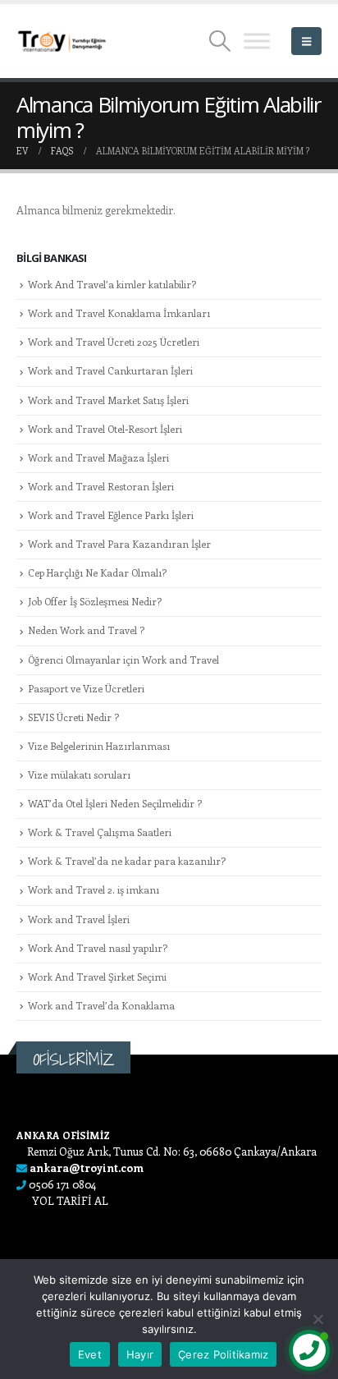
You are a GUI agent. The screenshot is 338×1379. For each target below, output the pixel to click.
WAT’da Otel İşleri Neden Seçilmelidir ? (115, 803)
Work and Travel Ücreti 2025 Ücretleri (113, 341)
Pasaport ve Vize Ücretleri (86, 688)
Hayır (139, 1354)
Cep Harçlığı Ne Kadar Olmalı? (97, 572)
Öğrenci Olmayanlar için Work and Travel (123, 659)
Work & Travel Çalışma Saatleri (99, 832)
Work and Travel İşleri (79, 919)
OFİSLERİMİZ (73, 1059)
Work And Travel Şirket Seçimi (97, 976)
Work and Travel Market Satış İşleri (108, 400)
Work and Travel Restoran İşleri (101, 486)
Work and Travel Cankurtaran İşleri (110, 370)
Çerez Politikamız (223, 1354)
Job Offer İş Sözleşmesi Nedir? (95, 601)
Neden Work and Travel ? (86, 630)
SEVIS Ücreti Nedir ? (73, 717)
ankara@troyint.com (87, 1167)
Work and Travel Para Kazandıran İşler (119, 543)
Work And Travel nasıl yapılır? (97, 947)
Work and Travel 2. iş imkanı (93, 889)
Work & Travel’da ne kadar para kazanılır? (127, 860)
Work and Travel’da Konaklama (101, 1005)
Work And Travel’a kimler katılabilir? (112, 284)
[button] (220, 41)
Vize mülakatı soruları (79, 774)
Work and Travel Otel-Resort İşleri (105, 428)
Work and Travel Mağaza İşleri (98, 457)
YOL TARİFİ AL (70, 1200)
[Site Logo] (61, 41)
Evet (90, 1354)
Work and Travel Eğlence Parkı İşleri (111, 515)
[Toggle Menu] (257, 40)
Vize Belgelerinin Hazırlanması (99, 745)
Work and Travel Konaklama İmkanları (119, 312)
